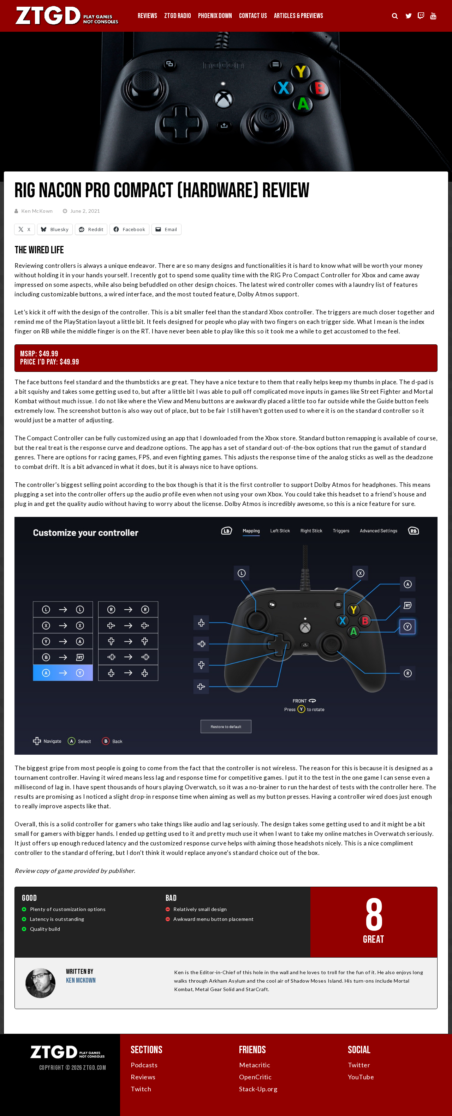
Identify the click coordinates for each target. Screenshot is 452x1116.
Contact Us (253, 15)
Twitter (359, 1065)
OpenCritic (255, 1077)
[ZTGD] (67, 25)
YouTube (361, 1077)
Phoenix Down (215, 15)
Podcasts (144, 1065)
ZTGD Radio (177, 15)
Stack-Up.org (258, 1089)
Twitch (141, 1089)
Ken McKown (37, 211)
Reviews (147, 15)
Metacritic (254, 1065)
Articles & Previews (298, 15)
